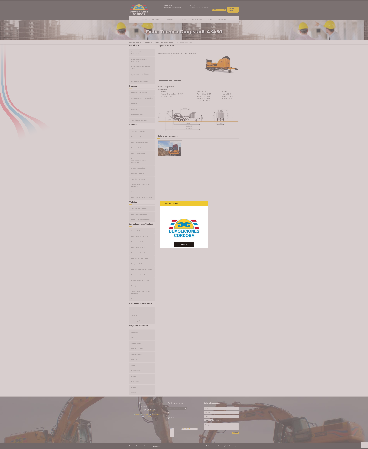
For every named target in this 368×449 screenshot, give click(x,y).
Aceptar (184, 245)
